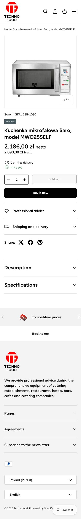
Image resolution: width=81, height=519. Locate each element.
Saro (7, 114)
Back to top (40, 334)
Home (8, 29)
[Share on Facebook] (30, 242)
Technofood (21, 508)
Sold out (54, 179)
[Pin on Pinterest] (40, 242)
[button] (64, 11)
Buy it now (40, 193)
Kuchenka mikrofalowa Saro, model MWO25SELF (45, 29)
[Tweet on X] (21, 242)
